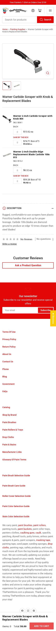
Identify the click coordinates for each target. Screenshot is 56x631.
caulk (38, 532)
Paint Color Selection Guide (16, 506)
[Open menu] (50, 10)
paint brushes (25, 525)
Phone (5, 369)
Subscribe (45, 310)
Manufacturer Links (12, 452)
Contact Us (7, 361)
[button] (10, 239)
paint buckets (25, 529)
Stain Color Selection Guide (15, 516)
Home (5, 29)
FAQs (4, 391)
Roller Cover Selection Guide (16, 496)
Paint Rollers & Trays (12, 429)
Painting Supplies (17, 29)
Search (47, 19)
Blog (4, 376)
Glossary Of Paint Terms (14, 459)
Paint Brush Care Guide (13, 485)
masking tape (43, 540)
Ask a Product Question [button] (28, 265)
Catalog (6, 407)
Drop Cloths (8, 437)
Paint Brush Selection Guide (16, 475)
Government (8, 384)
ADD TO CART (41, 626)
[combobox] (28, 19)
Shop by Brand (9, 415)
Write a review (9, 243)
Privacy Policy (9, 339)
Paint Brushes (9, 422)
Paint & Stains (9, 444)
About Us (6, 354)
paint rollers (39, 525)
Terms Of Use (9, 332)
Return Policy (9, 346)
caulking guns (27, 532)
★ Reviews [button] (53, 318)
